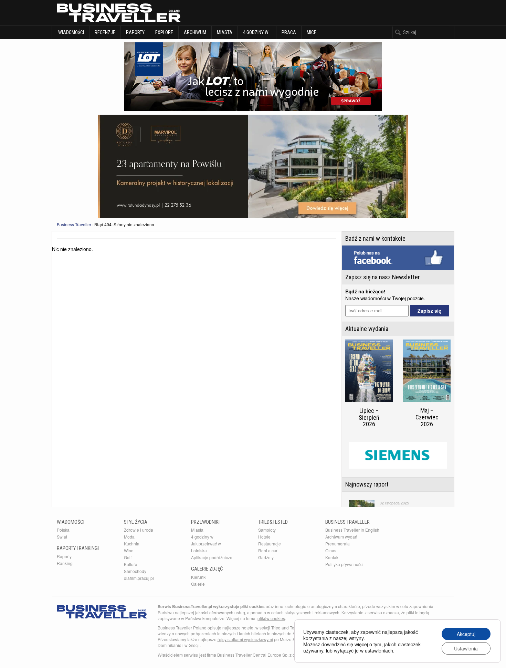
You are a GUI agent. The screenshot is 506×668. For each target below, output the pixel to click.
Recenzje (105, 32)
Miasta (224, 32)
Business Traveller (74, 224)
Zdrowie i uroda (138, 530)
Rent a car (267, 550)
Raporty (135, 32)
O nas (330, 550)
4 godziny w (202, 537)
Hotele (264, 537)
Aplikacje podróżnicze (211, 557)
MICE (311, 32)
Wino (129, 550)
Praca (289, 32)
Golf (127, 557)
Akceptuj (466, 633)
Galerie (198, 584)
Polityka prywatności (344, 564)
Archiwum (195, 32)
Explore (164, 32)
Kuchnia (131, 543)
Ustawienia (466, 648)
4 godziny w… (257, 32)
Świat (62, 537)
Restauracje (269, 543)
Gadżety (266, 557)
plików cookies (271, 618)
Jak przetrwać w (206, 543)
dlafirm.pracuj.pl (139, 578)
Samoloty (267, 530)
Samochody (135, 571)
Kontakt (332, 557)
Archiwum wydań (341, 537)
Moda (129, 537)
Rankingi (65, 563)
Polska (63, 530)
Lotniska (199, 550)
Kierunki (199, 577)
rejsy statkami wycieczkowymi (245, 639)
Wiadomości (70, 32)
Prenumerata (337, 543)
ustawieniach (379, 650)
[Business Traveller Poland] (119, 12)
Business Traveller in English (352, 530)
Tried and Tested (286, 627)
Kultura (130, 564)
